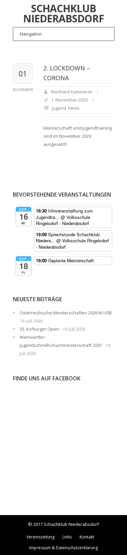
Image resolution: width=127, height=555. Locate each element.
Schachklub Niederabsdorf (63, 13)
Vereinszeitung (40, 537)
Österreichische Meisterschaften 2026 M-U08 (65, 313)
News (74, 108)
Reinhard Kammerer (71, 92)
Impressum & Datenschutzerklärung (63, 548)
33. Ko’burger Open (39, 329)
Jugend (59, 108)
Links (67, 537)
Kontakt (87, 537)
